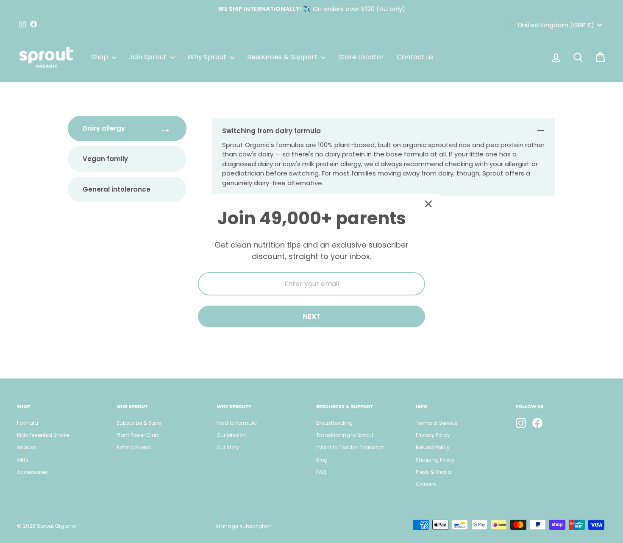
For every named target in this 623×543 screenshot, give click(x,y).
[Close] (428, 204)
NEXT (312, 316)
